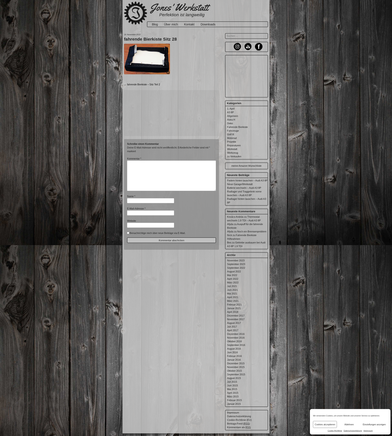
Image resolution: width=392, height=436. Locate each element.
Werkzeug (232, 153)
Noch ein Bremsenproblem (251, 231)
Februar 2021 (234, 304)
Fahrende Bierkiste (237, 127)
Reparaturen (234, 145)
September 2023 (236, 264)
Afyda (230, 224)
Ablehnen (349, 424)
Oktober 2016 (234, 341)
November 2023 (236, 260)
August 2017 (234, 323)
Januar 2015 (234, 404)
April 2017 (232, 330)
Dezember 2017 (236, 315)
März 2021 (233, 301)
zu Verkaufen (234, 156)
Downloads (208, 24)
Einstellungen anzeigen (374, 424)
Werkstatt (232, 149)
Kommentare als (239, 427)
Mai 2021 (232, 293)
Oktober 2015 (234, 371)
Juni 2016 (232, 352)
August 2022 (234, 271)
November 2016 (236, 337)
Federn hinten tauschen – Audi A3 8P (247, 180)
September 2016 (236, 345)
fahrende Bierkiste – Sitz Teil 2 (142, 84)
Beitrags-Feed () (238, 423)
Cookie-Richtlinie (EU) (239, 420)
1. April (231, 108)
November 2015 (236, 367)
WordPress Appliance (184, 434)
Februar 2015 (234, 400)
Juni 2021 (232, 290)
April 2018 (232, 312)
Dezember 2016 (236, 334)
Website (131, 221)
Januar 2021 (234, 308)
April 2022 (232, 279)
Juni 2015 (232, 385)
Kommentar (134, 158)
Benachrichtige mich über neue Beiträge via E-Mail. (157, 233)
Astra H (231, 119)
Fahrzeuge (233, 130)
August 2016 (234, 348)
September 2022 (236, 268)
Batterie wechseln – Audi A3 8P (244, 188)
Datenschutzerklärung (353, 431)
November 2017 (236, 319)
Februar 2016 (234, 356)
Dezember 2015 (236, 363)
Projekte (231, 141)
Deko (230, 123)
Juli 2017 (232, 326)
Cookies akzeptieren (325, 424)
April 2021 (232, 297)
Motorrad (232, 138)
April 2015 (232, 393)
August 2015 (234, 378)
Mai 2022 (232, 275)
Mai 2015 (232, 389)
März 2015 (233, 396)
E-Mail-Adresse (136, 208)
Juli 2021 (232, 286)
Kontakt (189, 24)
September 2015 (236, 374)
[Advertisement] (171, 113)
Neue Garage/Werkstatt (240, 184)
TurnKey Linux (210, 434)
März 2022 (233, 282)
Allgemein (232, 116)
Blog (155, 24)
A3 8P (230, 112)
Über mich (171, 24)
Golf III (230, 134)
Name (131, 196)
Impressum (368, 431)
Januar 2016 (234, 359)
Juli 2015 (232, 382)
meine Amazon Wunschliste (246, 166)
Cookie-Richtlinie (335, 431)
